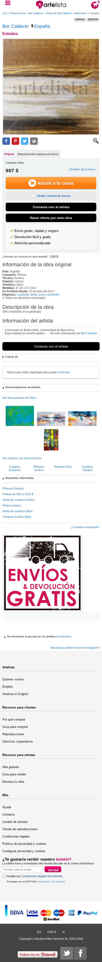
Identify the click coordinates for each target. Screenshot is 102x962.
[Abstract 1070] (51, 419)
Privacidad (43, 881)
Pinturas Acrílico (38, 468)
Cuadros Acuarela (14, 468)
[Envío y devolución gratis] (42, 573)
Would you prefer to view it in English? (75, 647)
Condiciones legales (16, 836)
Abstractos (80, 13)
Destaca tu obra (13, 781)
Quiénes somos (13, 679)
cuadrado (23, 294)
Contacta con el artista (51, 207)
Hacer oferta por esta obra (51, 218)
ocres (42, 294)
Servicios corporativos (17, 741)
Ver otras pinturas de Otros (19, 397)
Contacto (8, 814)
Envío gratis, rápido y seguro (36, 231)
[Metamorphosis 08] (51, 440)
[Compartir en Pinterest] (15, 141)
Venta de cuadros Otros (17, 511)
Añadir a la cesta (55, 183)
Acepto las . (35, 876)
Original (9, 154)
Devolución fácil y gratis (32, 237)
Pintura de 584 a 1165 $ (17, 494)
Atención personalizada (32, 243)
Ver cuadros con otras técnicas (22, 458)
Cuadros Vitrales (87, 468)
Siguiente (93, 19)
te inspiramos (63, 636)
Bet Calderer (35, 13)
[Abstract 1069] (82, 419)
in (63, 932)
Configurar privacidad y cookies (24, 851)
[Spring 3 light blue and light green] (20, 416)
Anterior (80, 19)
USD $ (54, 256)
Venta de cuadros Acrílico (18, 500)
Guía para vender (14, 774)
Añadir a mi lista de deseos (54, 195)
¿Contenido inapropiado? (85, 527)
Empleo (7, 686)
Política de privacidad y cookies (24, 844)
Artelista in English (15, 694)
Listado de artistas (15, 822)
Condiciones (58, 881)
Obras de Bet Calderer (59, 13)
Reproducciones (13, 734)
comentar (64, 372)
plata (34, 294)
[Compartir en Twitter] (24, 141)
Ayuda (6, 807)
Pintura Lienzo (11, 505)
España (42, 26)
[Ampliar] (96, 142)
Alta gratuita (10, 767)
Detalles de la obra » (83, 169)
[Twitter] (66, 953)
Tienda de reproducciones (20, 829)
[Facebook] (80, 953)
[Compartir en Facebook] (6, 141)
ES (39, 932)
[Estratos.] (51, 86)
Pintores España (13, 488)
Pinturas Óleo (63, 466)
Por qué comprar (13, 719)
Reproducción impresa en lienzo (38, 154)
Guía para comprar (15, 727)
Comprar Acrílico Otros (16, 517)
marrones (53, 294)
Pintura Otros (18, 13)
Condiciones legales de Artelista (41, 876)
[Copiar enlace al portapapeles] (34, 141)
